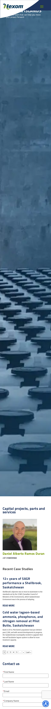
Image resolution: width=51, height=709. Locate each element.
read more (9, 605)
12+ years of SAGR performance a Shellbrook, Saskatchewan (22, 583)
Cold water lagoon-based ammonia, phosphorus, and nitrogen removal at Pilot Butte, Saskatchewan (23, 619)
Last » (28, 652)
